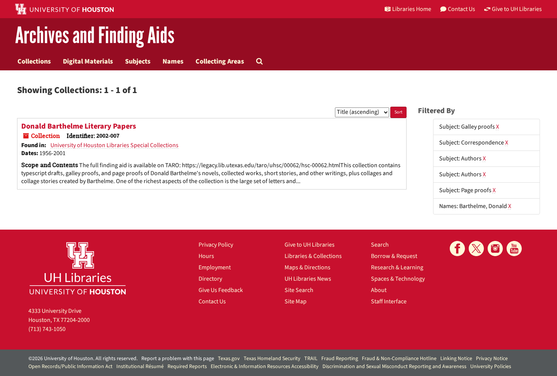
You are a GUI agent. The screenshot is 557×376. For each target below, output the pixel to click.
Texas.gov (229, 358)
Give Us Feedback (221, 290)
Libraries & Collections (313, 256)
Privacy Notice (492, 358)
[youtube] (514, 248)
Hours (206, 256)
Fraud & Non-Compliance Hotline (399, 358)
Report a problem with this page (177, 358)
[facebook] (457, 248)
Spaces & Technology (398, 279)
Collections (34, 61)
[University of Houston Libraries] (77, 268)
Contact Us (212, 301)
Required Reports (187, 366)
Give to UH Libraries (310, 245)
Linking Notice (456, 358)
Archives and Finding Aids (94, 36)
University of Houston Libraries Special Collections (114, 145)
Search (380, 245)
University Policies (490, 366)
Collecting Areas (220, 61)
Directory (210, 279)
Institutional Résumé (140, 366)
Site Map (296, 301)
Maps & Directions (307, 267)
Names (173, 61)
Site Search (299, 290)
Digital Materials (88, 61)
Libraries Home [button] (411, 9)
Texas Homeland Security (272, 358)
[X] (476, 248)
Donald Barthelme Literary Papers (78, 126)
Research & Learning (397, 267)
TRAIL (311, 358)
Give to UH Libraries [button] (517, 9)
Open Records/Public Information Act (70, 366)
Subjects (137, 61)
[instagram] (495, 248)
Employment (215, 267)
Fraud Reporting (339, 358)
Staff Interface (389, 301)
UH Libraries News (308, 279)
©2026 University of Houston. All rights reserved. (83, 358)
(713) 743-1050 (47, 329)
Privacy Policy (216, 245)
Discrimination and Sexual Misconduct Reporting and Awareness (394, 366)
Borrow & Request (394, 256)
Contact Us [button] (461, 9)
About (378, 290)
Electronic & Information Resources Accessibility (265, 366)
